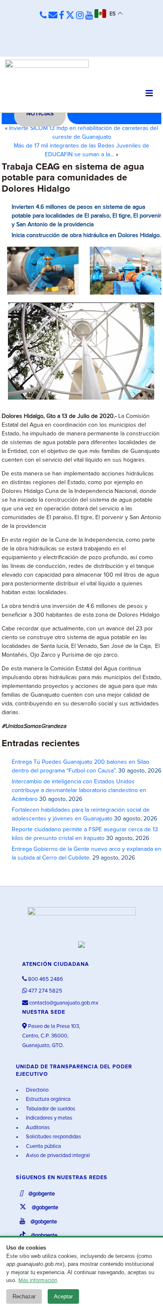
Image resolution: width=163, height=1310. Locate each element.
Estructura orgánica (48, 1099)
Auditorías (37, 1127)
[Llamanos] (43, 15)
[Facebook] (61, 15)
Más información (37, 1280)
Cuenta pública (43, 1146)
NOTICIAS (39, 114)
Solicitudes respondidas (53, 1137)
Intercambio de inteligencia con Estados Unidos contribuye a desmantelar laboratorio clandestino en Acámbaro (79, 790)
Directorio (36, 1090)
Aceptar (63, 1296)
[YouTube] (89, 15)
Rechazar (24, 1296)
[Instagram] (80, 15)
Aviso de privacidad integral (57, 1155)
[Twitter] (70, 15)
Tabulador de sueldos (50, 1109)
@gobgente (41, 1194)
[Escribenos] (52, 15)
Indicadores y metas (48, 1118)
